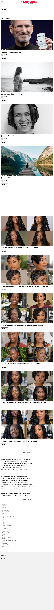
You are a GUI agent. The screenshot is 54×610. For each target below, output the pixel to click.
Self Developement (11, 175)
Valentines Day (5, 544)
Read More (4, 58)
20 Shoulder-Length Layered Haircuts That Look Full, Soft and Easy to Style (18, 486)
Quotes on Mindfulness (8, 178)
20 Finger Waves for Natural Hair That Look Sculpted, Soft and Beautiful (25, 286)
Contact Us (3, 557)
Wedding (4, 548)
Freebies (4, 519)
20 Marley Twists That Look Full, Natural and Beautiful (19, 441)
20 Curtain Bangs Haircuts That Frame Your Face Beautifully (14, 495)
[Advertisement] (27, 200)
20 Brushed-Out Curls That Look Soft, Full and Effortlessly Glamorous (17, 484)
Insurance (4, 526)
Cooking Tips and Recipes (8, 516)
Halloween (4, 523)
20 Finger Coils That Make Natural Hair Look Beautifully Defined (15, 469)
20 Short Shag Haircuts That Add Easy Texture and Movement (15, 489)
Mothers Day (5, 531)
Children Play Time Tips (7, 511)
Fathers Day (5, 517)
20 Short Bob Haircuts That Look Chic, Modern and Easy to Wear (16, 493)
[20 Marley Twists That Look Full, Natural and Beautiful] (27, 424)
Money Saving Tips (6, 529)
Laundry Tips (5, 528)
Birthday (4, 505)
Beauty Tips (5, 504)
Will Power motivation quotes (11, 52)
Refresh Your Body (6, 537)
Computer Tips (5, 514)
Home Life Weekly (28, 1)
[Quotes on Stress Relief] (27, 119)
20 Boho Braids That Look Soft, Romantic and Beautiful (13, 467)
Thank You (4, 542)
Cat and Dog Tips (6, 510)
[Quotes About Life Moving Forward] (27, 77)
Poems (3, 534)
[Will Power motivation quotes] (27, 35)
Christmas (4, 513)
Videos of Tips (5, 546)
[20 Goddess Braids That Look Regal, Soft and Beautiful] (27, 231)
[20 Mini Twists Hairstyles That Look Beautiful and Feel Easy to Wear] (27, 386)
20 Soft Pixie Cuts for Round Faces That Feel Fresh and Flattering (16, 491)
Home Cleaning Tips (6, 525)
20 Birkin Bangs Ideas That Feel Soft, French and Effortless (14, 480)
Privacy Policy (4, 555)
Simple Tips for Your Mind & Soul (9, 540)
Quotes (3, 49)
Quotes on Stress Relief (9, 136)
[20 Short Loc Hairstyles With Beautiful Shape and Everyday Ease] (27, 308)
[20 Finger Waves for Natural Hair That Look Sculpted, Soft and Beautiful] (27, 270)
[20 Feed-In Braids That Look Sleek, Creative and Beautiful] (27, 347)
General (4, 522)
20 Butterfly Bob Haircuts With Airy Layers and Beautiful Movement (16, 478)
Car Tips (4, 508)
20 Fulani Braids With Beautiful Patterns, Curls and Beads (14, 476)
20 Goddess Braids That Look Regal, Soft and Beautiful (19, 248)
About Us (3, 558)
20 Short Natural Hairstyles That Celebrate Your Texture (13, 482)
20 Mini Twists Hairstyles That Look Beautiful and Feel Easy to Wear (23, 402)
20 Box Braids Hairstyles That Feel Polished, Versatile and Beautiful (16, 472)
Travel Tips (4, 543)
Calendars (4, 507)
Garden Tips (5, 520)
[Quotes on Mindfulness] (27, 161)
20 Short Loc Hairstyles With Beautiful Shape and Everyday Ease (22, 325)
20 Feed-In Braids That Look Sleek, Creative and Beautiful (20, 364)
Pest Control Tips (6, 532)
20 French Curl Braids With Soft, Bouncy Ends (11, 474)
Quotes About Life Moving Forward (12, 94)
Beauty (3, 245)
